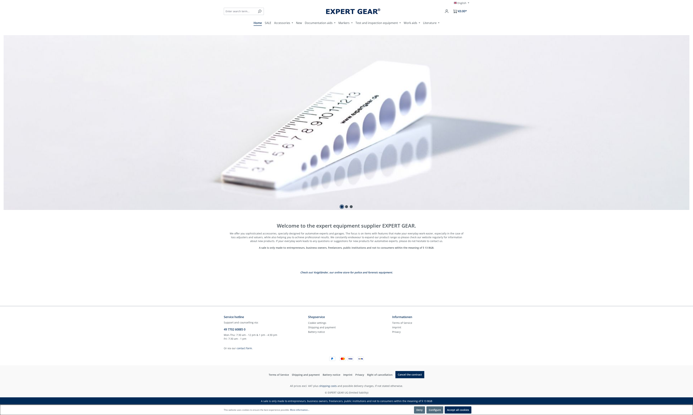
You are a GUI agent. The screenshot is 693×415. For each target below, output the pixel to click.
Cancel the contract (410, 374)
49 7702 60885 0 (234, 329)
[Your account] (446, 11)
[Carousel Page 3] (351, 206)
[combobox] (240, 11)
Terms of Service (402, 323)
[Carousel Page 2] (346, 206)
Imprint (396, 327)
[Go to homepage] (353, 11)
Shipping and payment (322, 327)
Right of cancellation (380, 374)
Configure (435, 410)
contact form (244, 348)
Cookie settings (317, 323)
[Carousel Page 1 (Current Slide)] (341, 206)
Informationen (402, 317)
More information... (299, 409)
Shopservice (316, 317)
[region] (346, 122)
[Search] (259, 11)
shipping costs (328, 386)
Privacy (396, 332)
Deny (419, 410)
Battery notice (316, 332)
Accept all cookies (458, 410)
